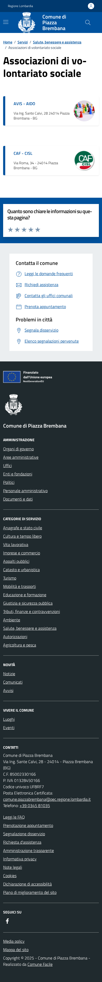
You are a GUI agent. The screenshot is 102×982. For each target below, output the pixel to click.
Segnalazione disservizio (24, 834)
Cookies (9, 875)
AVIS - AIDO (24, 103)
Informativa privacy (20, 859)
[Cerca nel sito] (88, 22)
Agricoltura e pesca (19, 645)
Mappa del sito (16, 949)
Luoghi (9, 719)
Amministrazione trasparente (28, 850)
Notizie (9, 674)
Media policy (14, 941)
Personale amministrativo (25, 490)
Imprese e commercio (21, 553)
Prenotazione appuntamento (28, 825)
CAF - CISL (23, 153)
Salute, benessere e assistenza (57, 42)
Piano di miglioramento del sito (29, 892)
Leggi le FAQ (14, 817)
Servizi (23, 42)
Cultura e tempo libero (22, 536)
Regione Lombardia (20, 6)
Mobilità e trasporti (19, 586)
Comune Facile (40, 964)
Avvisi (8, 690)
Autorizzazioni (15, 636)
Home (7, 42)
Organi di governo (18, 449)
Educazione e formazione (24, 595)
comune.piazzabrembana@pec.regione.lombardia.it (47, 799)
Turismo (9, 578)
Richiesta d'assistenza (22, 842)
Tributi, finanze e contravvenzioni (31, 611)
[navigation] (6, 22)
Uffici (7, 465)
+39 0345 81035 (35, 805)
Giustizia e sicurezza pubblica (28, 603)
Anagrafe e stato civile (22, 528)
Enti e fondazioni (17, 474)
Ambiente (11, 620)
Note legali (12, 867)
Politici (8, 482)
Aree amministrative (20, 457)
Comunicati (12, 682)
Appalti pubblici (16, 561)
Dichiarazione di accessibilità (27, 884)
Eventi (8, 727)
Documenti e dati (18, 499)
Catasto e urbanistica (21, 569)
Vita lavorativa (15, 544)
